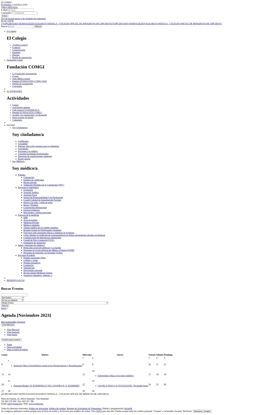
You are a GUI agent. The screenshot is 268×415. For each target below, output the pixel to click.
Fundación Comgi (15, 60)
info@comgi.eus (14, 404)
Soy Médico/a (18, 161)
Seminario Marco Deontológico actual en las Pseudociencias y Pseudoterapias (48, 365)
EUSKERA (6, 5)
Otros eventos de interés (17, 349)
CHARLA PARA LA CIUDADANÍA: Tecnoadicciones (123, 386)
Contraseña (6, 13)
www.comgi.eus (36, 404)
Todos (9, 344)
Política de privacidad (38, 408)
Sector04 (128, 408)
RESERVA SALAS (15, 280)
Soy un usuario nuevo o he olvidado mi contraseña (23, 18)
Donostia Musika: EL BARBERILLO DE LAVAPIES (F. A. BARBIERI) (46, 386)
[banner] (111, 23)
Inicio (3, 308)
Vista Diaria (12, 335)
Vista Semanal (13, 332)
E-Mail (4, 10)
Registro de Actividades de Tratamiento (84, 408)
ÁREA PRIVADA (9, 7)
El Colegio (11, 31)
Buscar (4, 26)
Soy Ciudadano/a (19, 127)
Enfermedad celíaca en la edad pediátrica (116, 376)
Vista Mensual (13, 329)
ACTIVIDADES (14, 91)
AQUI (99, 411)
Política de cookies (57, 408)
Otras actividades (14, 347)
